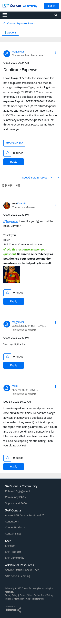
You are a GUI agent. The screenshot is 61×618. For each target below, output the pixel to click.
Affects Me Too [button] (14, 143)
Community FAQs (15, 497)
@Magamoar (10, 221)
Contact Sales (13, 533)
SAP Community (14, 557)
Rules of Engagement (17, 491)
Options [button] (11, 32)
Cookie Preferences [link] (35, 599)
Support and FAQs (16, 503)
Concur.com (12, 521)
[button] (55, 52)
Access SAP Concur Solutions (22, 515)
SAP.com (10, 545)
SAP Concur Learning (17, 576)
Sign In (51, 5)
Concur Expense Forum (21, 23)
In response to (24, 329)
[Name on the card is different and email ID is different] (52, 177)
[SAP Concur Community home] (12, 5)
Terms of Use (26, 595)
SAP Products (13, 551)
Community (30, 5)
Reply (13, 161)
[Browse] (6, 14)
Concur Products (15, 527)
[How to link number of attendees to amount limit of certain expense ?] (58, 177)
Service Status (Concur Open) (22, 570)
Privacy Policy (11, 595)
